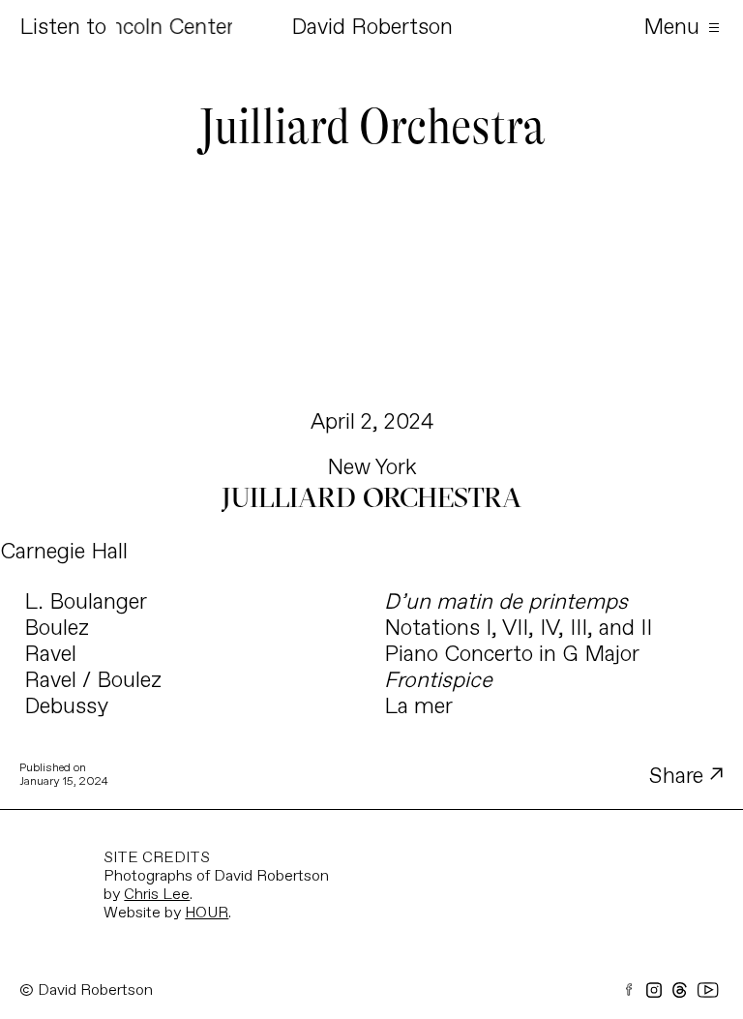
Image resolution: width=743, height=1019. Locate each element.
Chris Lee (157, 894)
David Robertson (372, 28)
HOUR (206, 912)
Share (679, 777)
